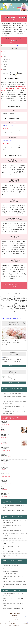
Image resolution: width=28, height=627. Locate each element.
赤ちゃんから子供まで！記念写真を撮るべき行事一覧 (12, 389)
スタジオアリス (5, 436)
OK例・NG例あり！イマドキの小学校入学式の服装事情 (15, 511)
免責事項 (14, 617)
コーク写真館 (5, 488)
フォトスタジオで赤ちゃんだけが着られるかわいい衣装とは (15, 526)
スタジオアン (5, 462)
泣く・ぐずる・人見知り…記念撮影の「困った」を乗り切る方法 (15, 506)
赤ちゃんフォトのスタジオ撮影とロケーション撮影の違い (15, 556)
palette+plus (5, 429)
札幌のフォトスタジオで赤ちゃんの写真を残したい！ (12, 517)
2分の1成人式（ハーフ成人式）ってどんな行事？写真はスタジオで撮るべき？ (15, 412)
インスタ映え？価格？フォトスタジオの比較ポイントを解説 (12, 501)
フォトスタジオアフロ (6, 455)
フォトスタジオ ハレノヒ (6, 482)
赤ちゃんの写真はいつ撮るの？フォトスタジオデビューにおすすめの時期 (15, 521)
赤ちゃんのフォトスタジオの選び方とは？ (12, 530)
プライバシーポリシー (14, 621)
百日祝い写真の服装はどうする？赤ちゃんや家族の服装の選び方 (15, 577)
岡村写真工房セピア (5, 449)
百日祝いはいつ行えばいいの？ (10, 568)
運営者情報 (14, 615)
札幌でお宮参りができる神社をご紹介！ (12, 590)
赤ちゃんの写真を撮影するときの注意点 (12, 551)
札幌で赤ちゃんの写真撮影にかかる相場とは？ (13, 538)
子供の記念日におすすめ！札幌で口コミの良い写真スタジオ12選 (12, 418)
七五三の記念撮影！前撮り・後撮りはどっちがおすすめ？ (15, 407)
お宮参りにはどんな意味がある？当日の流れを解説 (15, 393)
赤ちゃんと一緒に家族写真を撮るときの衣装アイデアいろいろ (15, 534)
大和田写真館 (5, 468)
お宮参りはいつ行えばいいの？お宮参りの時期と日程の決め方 (15, 599)
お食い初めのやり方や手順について (11, 565)
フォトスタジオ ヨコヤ (6, 495)
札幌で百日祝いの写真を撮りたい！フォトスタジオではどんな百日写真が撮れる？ (15, 572)
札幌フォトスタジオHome (15, 613)
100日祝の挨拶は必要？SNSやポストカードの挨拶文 (14, 585)
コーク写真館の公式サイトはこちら (14, 285)
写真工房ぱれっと (5, 423)
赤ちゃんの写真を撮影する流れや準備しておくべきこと (15, 547)
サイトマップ (14, 619)
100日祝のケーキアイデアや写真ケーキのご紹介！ (14, 581)
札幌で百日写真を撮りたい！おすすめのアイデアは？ (12, 561)
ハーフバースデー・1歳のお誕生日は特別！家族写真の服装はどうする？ (14, 402)
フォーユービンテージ (6, 475)
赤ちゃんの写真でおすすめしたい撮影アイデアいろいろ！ (15, 542)
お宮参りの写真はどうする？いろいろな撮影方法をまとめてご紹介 (15, 594)
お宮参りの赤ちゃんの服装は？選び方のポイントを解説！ (15, 604)
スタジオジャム (5, 442)
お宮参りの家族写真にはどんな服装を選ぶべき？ (14, 608)
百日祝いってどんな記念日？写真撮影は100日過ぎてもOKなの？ (14, 397)
